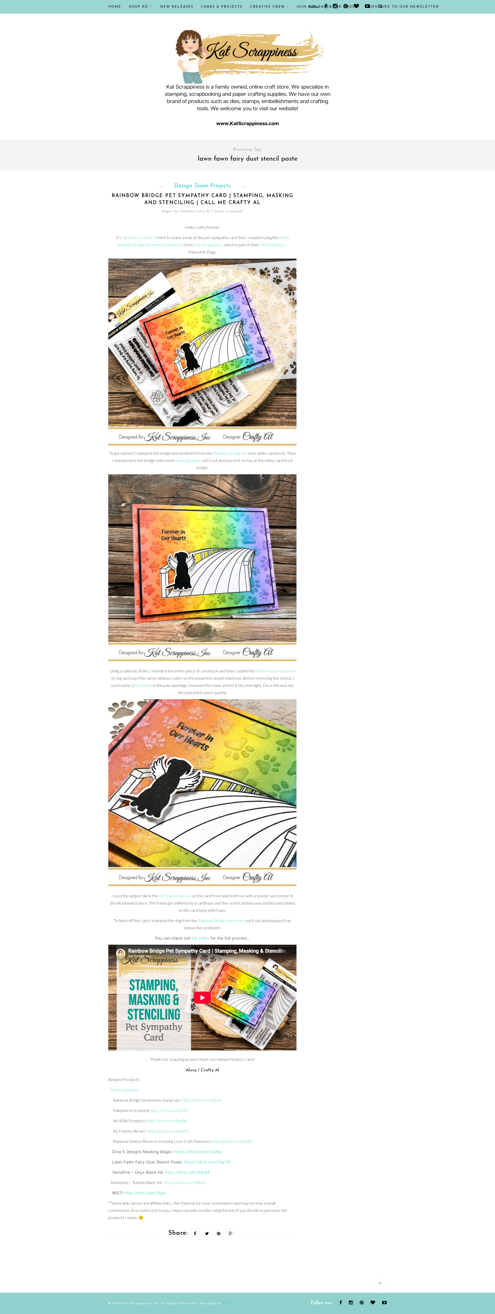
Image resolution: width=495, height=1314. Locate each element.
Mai (226, 1303)
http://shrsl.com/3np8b (232, 1141)
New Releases (176, 6)
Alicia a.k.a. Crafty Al (139, 237)
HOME (114, 6)
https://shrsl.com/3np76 (207, 1161)
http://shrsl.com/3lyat (145, 1192)
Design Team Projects (202, 186)
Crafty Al (202, 211)
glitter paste (141, 685)
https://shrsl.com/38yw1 (185, 1182)
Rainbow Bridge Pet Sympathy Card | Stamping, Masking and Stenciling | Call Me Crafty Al (202, 199)
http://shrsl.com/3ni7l (169, 1110)
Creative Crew (267, 6)
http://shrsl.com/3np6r (201, 1100)
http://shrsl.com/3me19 (167, 1130)
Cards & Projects (221, 6)
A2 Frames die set (175, 895)
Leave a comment (228, 211)
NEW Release (272, 244)
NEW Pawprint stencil (275, 670)
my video (200, 938)
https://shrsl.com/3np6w (198, 1151)
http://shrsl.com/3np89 (187, 1172)
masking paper (188, 460)
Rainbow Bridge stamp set (221, 920)
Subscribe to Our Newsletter (403, 6)
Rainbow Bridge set (230, 453)
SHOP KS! (138, 6)
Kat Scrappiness (208, 244)
